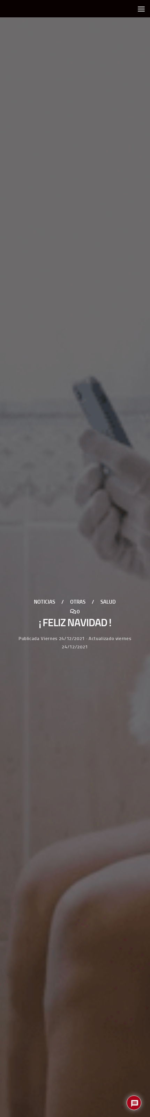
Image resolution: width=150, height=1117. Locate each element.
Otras (77, 601)
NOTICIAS (44, 601)
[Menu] (141, 8)
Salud (108, 601)
